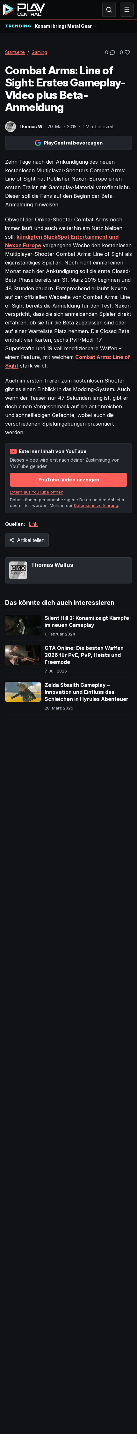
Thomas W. (31, 126)
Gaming (39, 52)
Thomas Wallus (52, 564)
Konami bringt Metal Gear (63, 26)
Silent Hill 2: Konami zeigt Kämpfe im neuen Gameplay (87, 621)
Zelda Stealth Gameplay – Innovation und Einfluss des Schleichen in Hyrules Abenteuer (86, 692)
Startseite (15, 52)
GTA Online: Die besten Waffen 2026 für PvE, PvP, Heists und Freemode (84, 655)
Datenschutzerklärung (96, 505)
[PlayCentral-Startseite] (24, 10)
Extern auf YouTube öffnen (36, 491)
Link (33, 524)
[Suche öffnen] (109, 10)
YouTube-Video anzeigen (68, 480)
